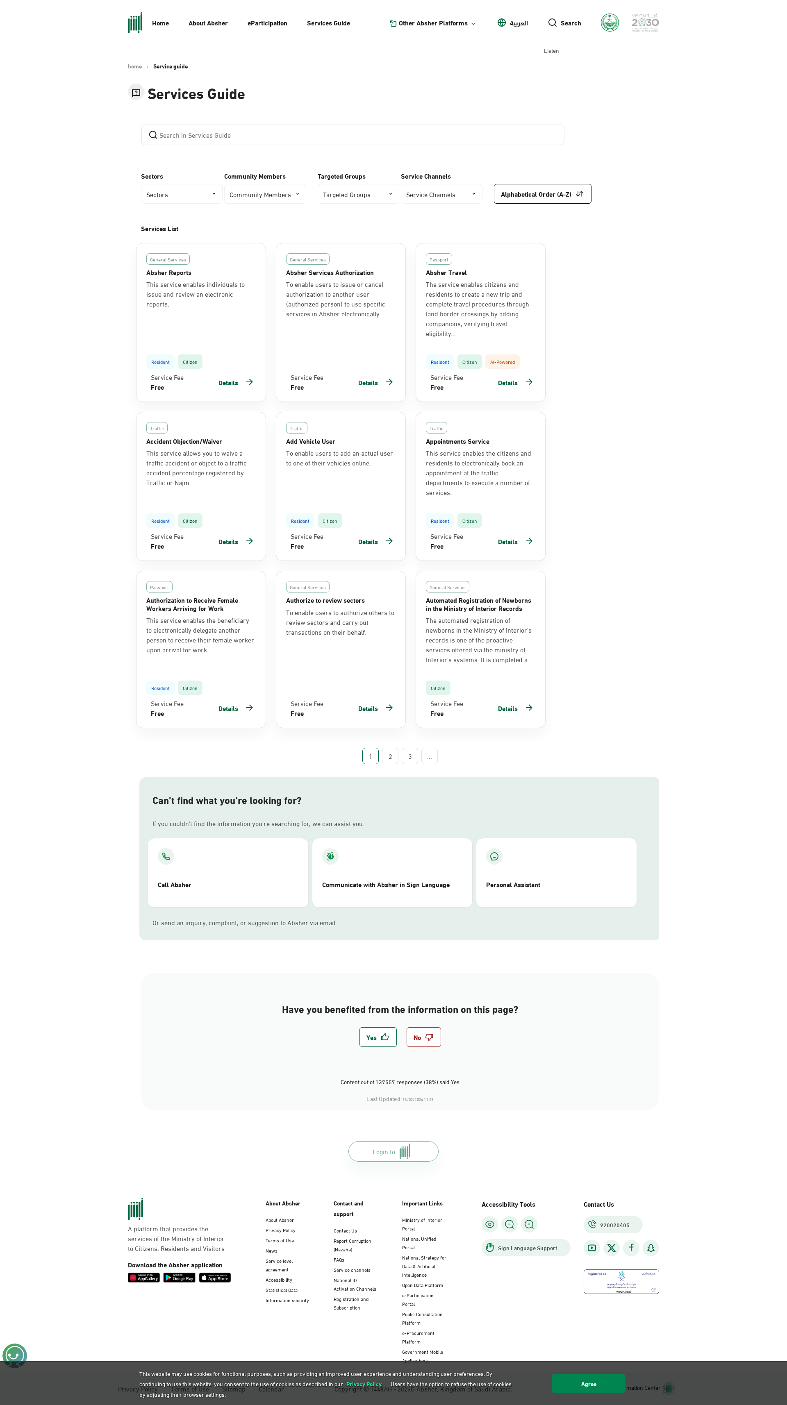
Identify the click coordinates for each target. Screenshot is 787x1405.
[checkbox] (378, 1037)
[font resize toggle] (509, 1224)
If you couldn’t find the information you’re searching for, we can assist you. (258, 823)
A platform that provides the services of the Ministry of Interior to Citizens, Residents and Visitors (176, 1238)
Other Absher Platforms (433, 22)
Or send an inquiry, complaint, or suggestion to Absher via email (243, 922)
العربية (519, 22)
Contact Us (345, 1230)
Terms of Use (280, 1239)
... (429, 756)
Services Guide (328, 22)
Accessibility (279, 1279)
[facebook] (631, 1248)
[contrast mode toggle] (490, 1224)
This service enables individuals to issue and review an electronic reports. (195, 294)
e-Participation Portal (418, 1299)
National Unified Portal (419, 1242)
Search (571, 22)
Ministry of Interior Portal (422, 1223)
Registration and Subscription (351, 1303)
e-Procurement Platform (418, 1337)
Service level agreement (279, 1264)
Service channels (352, 1269)
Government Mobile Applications (422, 1355)
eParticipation (267, 22)
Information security (287, 1299)
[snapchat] (651, 1248)
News (271, 1250)
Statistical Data (282, 1289)
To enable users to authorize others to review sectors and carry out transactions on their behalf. (340, 622)
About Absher (208, 22)
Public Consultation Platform (422, 1318)
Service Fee (167, 377)
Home (160, 22)
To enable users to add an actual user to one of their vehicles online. (339, 458)
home (135, 66)
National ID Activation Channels (355, 1284)
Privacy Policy (281, 1229)
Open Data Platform (422, 1284)
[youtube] (592, 1248)
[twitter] (611, 1248)
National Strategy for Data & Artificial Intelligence (424, 1266)
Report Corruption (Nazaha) (352, 1244)
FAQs (339, 1259)
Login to (384, 1151)
